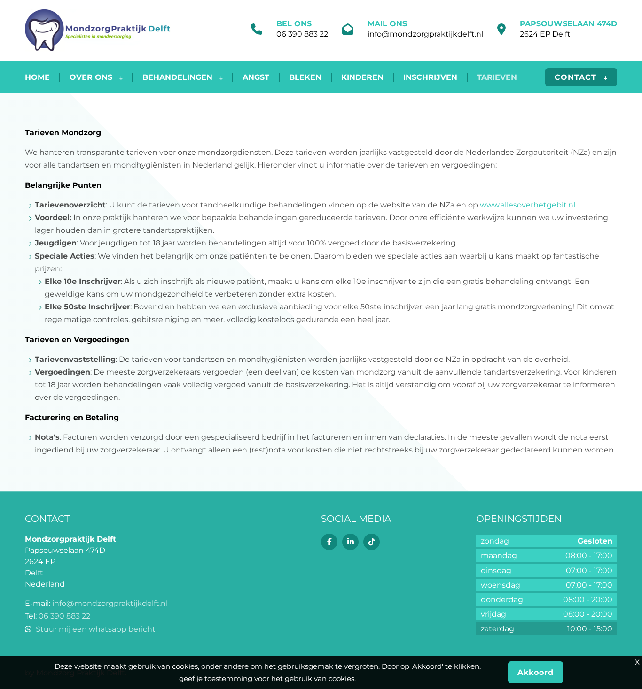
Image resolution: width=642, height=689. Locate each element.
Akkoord (535, 672)
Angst (256, 77)
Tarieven (497, 77)
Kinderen (362, 77)
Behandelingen (178, 77)
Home (37, 77)
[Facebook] (329, 542)
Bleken (305, 77)
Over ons (92, 77)
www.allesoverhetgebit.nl (527, 204)
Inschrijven (430, 77)
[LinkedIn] (350, 542)
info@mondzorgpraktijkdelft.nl (425, 34)
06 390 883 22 (302, 34)
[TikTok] (371, 542)
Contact (577, 77)
